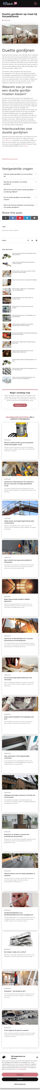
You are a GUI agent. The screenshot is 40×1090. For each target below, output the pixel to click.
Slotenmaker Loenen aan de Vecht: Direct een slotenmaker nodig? (23, 271)
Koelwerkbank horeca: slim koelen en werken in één (22, 298)
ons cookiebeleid (21, 1069)
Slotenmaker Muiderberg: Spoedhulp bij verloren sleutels (23, 262)
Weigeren (20, 1079)
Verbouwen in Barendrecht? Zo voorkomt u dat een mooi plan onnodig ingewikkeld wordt (19, 484)
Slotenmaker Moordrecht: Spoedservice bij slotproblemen (24, 254)
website (25, 146)
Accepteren (20, 1074)
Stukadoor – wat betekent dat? (14, 991)
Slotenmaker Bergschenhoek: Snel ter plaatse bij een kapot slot (22, 351)
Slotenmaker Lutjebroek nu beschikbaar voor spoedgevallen (23, 289)
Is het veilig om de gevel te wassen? (16, 1030)
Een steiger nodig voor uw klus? (15, 952)
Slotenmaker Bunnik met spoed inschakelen (24, 280)
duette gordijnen (13, 230)
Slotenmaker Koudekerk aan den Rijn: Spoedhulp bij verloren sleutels (22, 324)
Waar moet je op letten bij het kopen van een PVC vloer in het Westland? (23, 378)
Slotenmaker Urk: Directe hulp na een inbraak (22, 307)
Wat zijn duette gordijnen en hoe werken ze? (20, 175)
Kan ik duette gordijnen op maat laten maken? (20, 198)
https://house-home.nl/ (10, 159)
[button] (37, 1057)
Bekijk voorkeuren (20, 1084)
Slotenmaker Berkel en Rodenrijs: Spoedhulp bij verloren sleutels (24, 333)
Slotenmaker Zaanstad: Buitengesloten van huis (24, 360)
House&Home (6, 140)
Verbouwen (7, 20)
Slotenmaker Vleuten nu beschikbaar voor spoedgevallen (24, 316)
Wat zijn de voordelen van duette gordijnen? (20, 183)
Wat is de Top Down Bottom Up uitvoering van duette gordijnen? (20, 206)
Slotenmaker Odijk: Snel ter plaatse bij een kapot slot (24, 342)
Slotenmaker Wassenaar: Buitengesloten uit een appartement (24, 369)
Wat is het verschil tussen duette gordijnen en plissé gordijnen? (20, 191)
